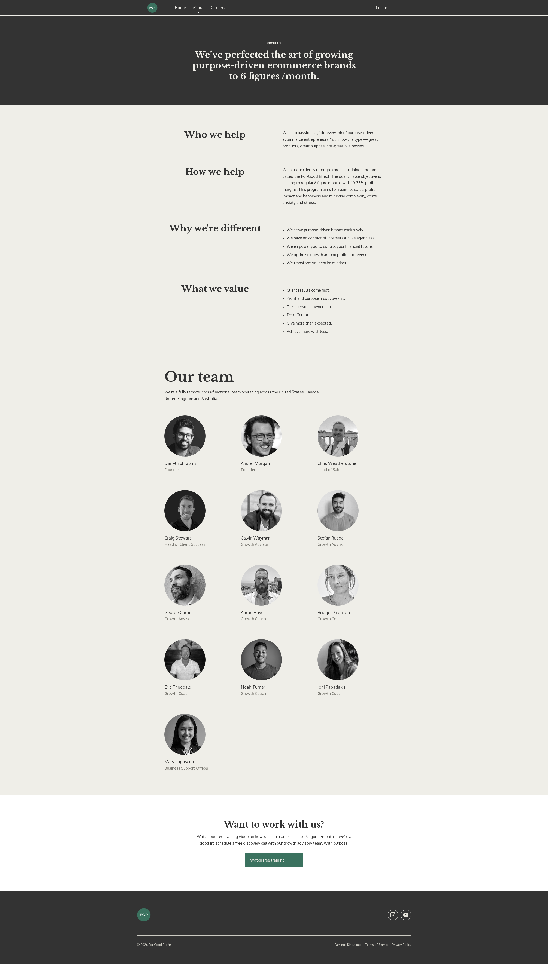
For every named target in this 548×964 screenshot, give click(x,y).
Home (180, 8)
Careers (218, 8)
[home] (152, 8)
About (198, 8)
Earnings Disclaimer (348, 944)
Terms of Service (377, 944)
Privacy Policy (401, 944)
